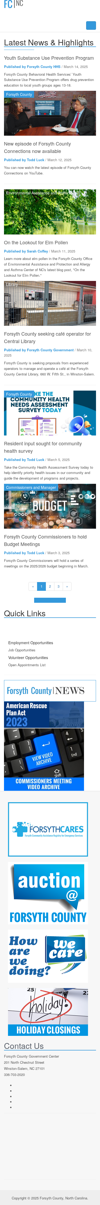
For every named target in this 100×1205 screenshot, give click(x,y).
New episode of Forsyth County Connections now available (37, 147)
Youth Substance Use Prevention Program (49, 57)
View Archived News (50, 600)
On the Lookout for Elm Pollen (36, 242)
